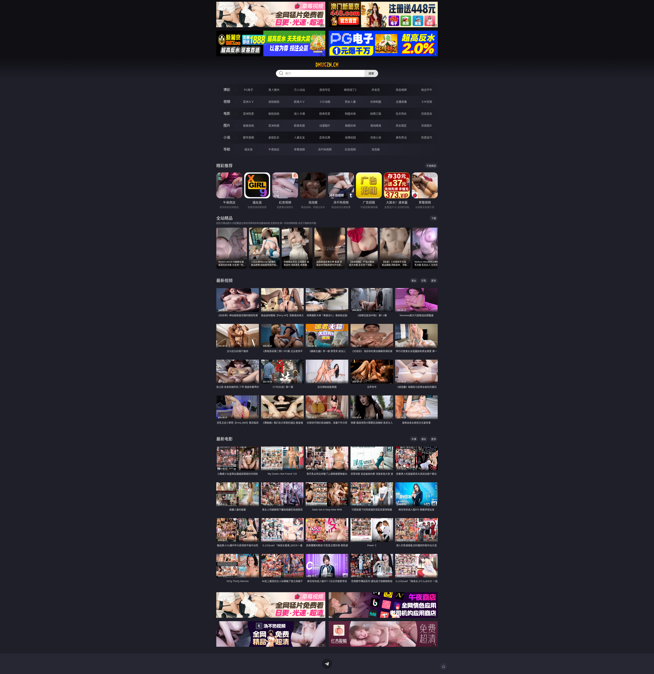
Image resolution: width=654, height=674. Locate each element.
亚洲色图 (273, 125)
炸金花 (376, 90)
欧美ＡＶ (299, 102)
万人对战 (299, 90)
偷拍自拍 (273, 114)
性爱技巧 (426, 137)
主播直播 (401, 102)
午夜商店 (273, 149)
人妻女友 (299, 137)
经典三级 (375, 114)
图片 (226, 125)
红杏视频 (350, 149)
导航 (226, 149)
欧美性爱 (324, 114)
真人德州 (273, 90)
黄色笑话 (401, 137)
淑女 (423, 439)
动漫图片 (324, 125)
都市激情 (248, 137)
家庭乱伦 (273, 137)
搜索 (371, 73)
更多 (433, 280)
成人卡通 (299, 114)
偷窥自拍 (248, 125)
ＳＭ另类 (426, 102)
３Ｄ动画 (324, 102)
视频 (226, 101)
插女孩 (248, 149)
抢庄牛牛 (426, 90)
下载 (433, 218)
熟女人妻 (350, 102)
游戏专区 (324, 90)
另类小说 (375, 137)
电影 (226, 113)
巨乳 (423, 280)
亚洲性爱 (248, 114)
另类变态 (426, 114)
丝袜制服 (375, 102)
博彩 (226, 89)
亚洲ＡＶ (248, 102)
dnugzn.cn (327, 64)
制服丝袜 (350, 114)
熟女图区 (401, 125)
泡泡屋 (376, 149)
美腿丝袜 (350, 125)
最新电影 (224, 439)
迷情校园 (350, 137)
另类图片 (426, 125)
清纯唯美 (375, 125)
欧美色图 (299, 125)
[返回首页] (443, 666)
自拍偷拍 (273, 102)
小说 (226, 137)
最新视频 (224, 280)
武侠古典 (324, 137)
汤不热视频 (325, 149)
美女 (413, 280)
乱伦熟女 (401, 114)
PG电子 (248, 90)
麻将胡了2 (350, 90)
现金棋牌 (401, 90)
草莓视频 (299, 149)
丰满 (413, 439)
